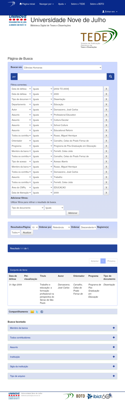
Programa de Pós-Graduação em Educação (94, 290)
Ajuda (61, 3)
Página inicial (28, 3)
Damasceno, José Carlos (64, 286)
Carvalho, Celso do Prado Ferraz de (78, 289)
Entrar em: (110, 11)
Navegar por (45, 3)
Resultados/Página (20, 226)
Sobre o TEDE (77, 3)
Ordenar (75, 226)
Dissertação (109, 284)
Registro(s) (103, 226)
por (14, 76)
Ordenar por (45, 226)
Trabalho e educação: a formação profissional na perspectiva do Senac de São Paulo (47, 293)
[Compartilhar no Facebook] (42, 312)
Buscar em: (16, 67)
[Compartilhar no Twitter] (37, 312)
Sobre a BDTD (96, 3)
